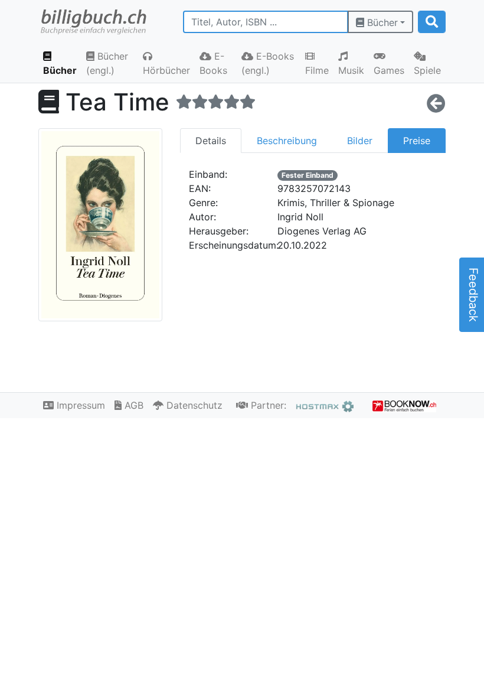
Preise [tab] (416, 140)
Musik (351, 70)
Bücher (381, 22)
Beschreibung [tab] (287, 140)
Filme (317, 70)
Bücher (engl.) (107, 63)
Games (389, 70)
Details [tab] (210, 140)
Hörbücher (166, 70)
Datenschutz (193, 405)
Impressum (79, 405)
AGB (132, 405)
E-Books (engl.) (267, 63)
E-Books (213, 63)
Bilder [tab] (359, 140)
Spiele (427, 70)
